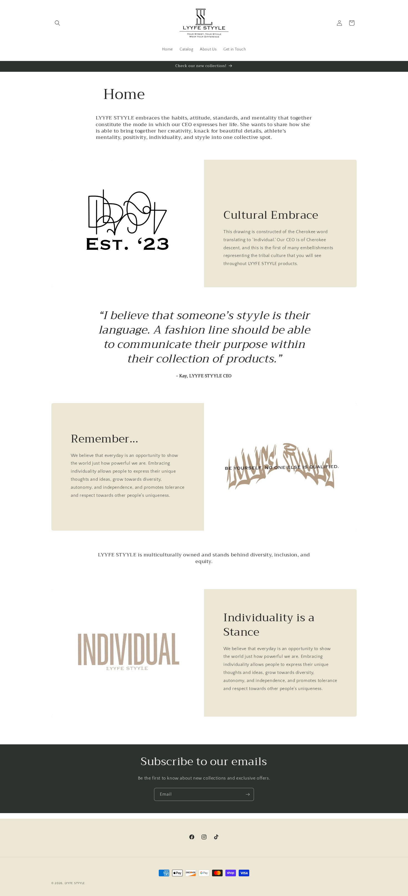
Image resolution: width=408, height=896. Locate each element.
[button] (57, 23)
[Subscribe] (247, 794)
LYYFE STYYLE (75, 883)
